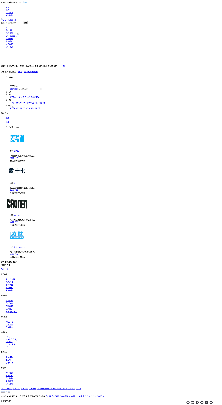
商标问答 (9, 378)
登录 (7, 7)
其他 (37, 97)
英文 (20, 97)
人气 (7, 118)
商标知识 (9, 376)
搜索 (25, 23)
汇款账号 (40, 389)
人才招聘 (24, 389)
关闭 (64, 66)
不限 (12, 97)
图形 (24, 97)
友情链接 (56, 389)
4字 (23, 103)
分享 (16, 158)
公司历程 (9, 288)
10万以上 (37, 108)
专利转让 (9, 41)
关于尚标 (9, 44)
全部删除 (14, 89)
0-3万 (16, 108)
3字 (20, 103)
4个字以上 (30, 103)
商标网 (48, 396)
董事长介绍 (10, 279)
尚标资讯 (9, 373)
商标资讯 (9, 47)
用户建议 (64, 389)
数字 (33, 97)
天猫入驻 (9, 322)
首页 (7, 28)
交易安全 (9, 360)
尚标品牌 (9, 282)
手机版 (78, 389)
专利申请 (9, 39)
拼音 (29, 97)
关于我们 (8, 389)
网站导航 (9, 13)
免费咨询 (14, 161)
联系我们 (16, 389)
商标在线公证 (11, 36)
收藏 (12, 158)
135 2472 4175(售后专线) (10, 344)
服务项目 (9, 285)
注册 (7, 10)
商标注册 (9, 33)
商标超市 (100, 396)
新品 (7, 122)
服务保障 (9, 357)
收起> (14, 262)
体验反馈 (71, 389)
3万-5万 (22, 108)
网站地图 (48, 389)
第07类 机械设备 (31, 72)
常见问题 (9, 381)
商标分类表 (91, 396)
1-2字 (16, 103)
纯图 (40, 103)
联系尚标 (9, 290)
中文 (16, 97)
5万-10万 (29, 108)
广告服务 (9, 327)
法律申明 (9, 363)
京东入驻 (9, 325)
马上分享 (4, 269)
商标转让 (9, 30)
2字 (44, 103)
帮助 (25, 2)
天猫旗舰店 (10, 15)
